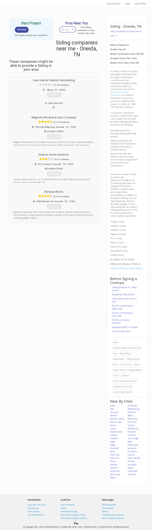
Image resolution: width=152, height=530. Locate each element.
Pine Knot (132, 422)
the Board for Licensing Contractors (122, 92)
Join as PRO (140, 4)
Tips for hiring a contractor (126, 268)
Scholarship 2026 (109, 505)
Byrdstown (115, 471)
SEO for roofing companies (113, 518)
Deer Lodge (133, 438)
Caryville (113, 435)
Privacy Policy (107, 508)
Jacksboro (132, 448)
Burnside (132, 412)
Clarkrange (132, 471)
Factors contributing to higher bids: (122, 307)
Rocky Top (114, 454)
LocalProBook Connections (113, 515)
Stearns (131, 425)
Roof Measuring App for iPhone (73, 515)
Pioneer (131, 461)
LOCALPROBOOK (23, 3)
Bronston (114, 412)
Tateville (113, 415)
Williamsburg (133, 408)
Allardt (130, 467)
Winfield (113, 467)
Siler (112, 408)
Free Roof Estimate (35, 515)
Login (127, 4)
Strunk (113, 428)
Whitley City (133, 428)
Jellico (112, 451)
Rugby (112, 444)
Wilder (113, 477)
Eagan (112, 441)
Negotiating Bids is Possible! (125, 327)
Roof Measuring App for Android (74, 518)
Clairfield (132, 435)
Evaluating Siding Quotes (123, 294)
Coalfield (114, 438)
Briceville (132, 431)
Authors (105, 512)
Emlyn (112, 405)
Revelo (113, 425)
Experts (64, 508)
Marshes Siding (117, 418)
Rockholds (132, 405)
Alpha (130, 415)
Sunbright (132, 464)
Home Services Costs (37, 505)
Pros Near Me (33, 508)
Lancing (131, 454)
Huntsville (114, 448)
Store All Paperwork (121, 331)
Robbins (113, 464)
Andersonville (116, 431)
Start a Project (114, 4)
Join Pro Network (68, 505)
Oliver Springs (134, 458)
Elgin (130, 441)
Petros (113, 461)
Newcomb (114, 458)
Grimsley (132, 474)
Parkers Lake (116, 422)
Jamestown (115, 474)
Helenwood (133, 444)
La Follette (132, 451)
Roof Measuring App (69, 512)
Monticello (132, 418)
